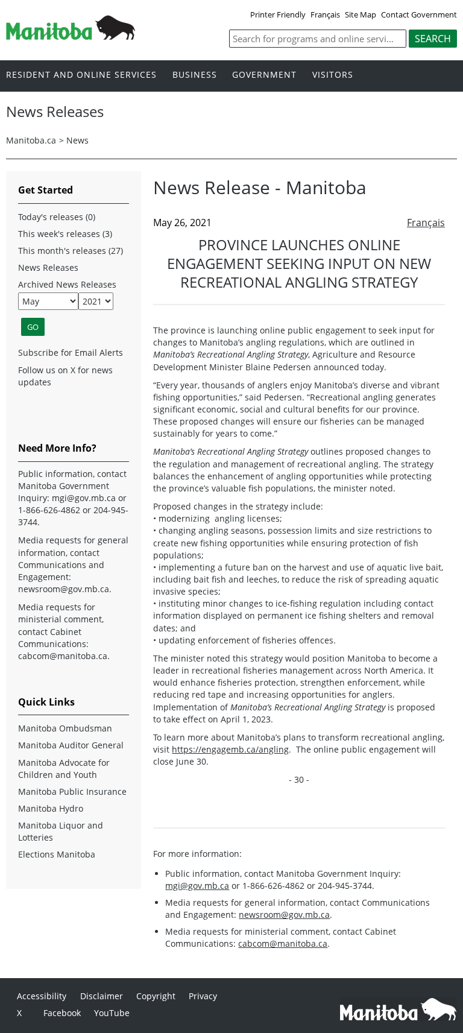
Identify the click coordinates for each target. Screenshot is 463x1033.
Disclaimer (101, 996)
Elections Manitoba (56, 854)
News (77, 140)
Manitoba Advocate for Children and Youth (64, 768)
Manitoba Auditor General (71, 745)
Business (194, 75)
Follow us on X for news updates (65, 376)
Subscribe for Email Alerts (70, 352)
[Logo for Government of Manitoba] (70, 36)
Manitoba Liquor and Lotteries (60, 831)
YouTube (112, 1013)
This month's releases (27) (70, 250)
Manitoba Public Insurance (72, 791)
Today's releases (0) (56, 217)
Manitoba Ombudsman (65, 728)
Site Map (360, 14)
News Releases (48, 267)
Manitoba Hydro (50, 808)
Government (264, 75)
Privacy (203, 996)
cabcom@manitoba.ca (282, 943)
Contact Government (419, 14)
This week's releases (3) (65, 233)
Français (325, 14)
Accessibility (41, 996)
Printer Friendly (278, 14)
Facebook (62, 1013)
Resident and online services (81, 75)
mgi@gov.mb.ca (197, 885)
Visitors (332, 75)
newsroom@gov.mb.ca (284, 914)
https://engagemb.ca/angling (230, 749)
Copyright (155, 996)
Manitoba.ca (31, 140)
